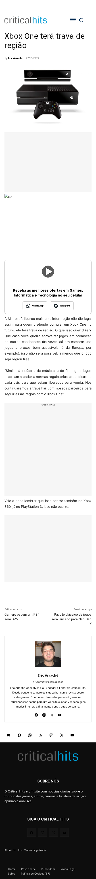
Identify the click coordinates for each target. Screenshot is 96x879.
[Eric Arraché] (48, 654)
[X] (52, 713)
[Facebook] (36, 713)
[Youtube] (59, 713)
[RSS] (40, 735)
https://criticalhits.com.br (48, 681)
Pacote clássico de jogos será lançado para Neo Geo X (71, 619)
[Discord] (8, 735)
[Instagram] (44, 713)
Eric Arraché (15, 58)
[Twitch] (51, 735)
